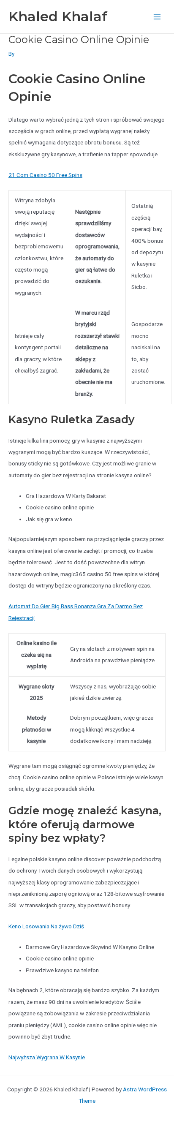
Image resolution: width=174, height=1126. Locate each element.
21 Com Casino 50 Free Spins (45, 174)
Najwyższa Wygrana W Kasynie (46, 1057)
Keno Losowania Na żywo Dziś (46, 926)
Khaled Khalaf (57, 16)
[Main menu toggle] (157, 16)
